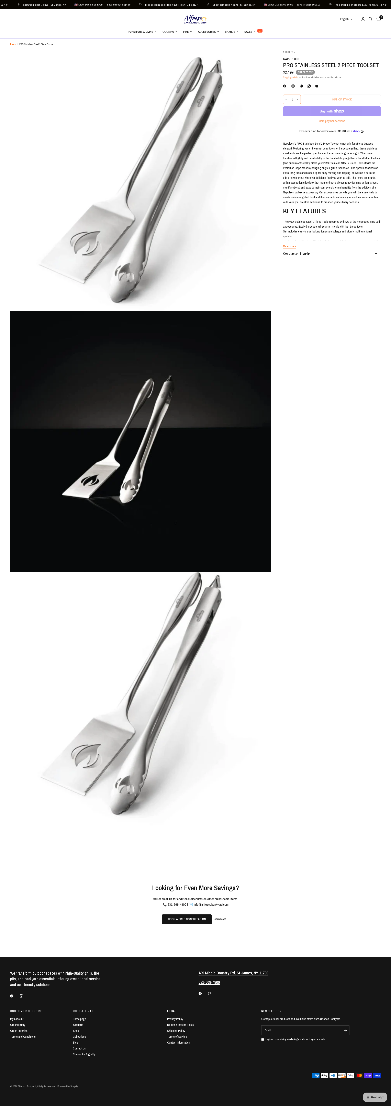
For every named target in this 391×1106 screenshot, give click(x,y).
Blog (75, 1042)
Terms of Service (177, 1036)
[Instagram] (24, 995)
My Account (16, 1019)
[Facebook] (285, 86)
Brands (230, 31)
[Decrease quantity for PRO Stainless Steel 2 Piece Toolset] (286, 99)
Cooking (168, 31)
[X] (293, 86)
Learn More (219, 919)
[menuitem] (142, 31)
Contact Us (79, 1048)
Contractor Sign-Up (84, 1054)
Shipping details (291, 77)
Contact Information (178, 1042)
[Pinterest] (302, 86)
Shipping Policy (176, 1031)
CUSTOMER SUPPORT (26, 1011)
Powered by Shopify (67, 1086)
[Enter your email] (345, 1030)
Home (12, 44)
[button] (346, 19)
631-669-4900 (209, 982)
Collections (79, 1036)
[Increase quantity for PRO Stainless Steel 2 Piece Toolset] (297, 99)
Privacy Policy (175, 1019)
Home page (79, 1019)
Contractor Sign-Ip (296, 253)
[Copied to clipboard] (317, 86)
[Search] (371, 19)
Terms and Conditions (23, 1036)
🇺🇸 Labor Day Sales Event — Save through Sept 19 (86, 4)
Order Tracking (19, 1031)
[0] (378, 19)
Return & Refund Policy (180, 1025)
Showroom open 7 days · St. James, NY (28, 4)
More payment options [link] (332, 121)
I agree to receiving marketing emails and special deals (295, 1039)
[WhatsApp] (310, 86)
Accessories (207, 31)
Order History (17, 1025)
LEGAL (172, 1011)
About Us (78, 1025)
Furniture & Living (141, 31)
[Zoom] (262, 59)
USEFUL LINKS (83, 1011)
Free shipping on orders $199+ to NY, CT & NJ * (155, 4)
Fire (186, 31)
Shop (76, 1031)
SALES (248, 31)
